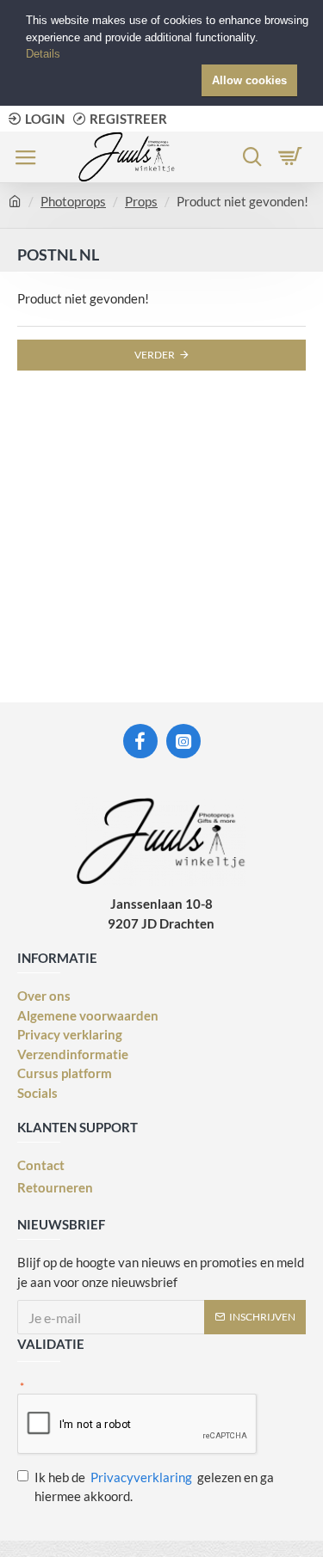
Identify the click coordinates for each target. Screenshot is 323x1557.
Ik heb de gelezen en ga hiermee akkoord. (154, 1487)
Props (141, 201)
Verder (154, 354)
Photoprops (73, 201)
